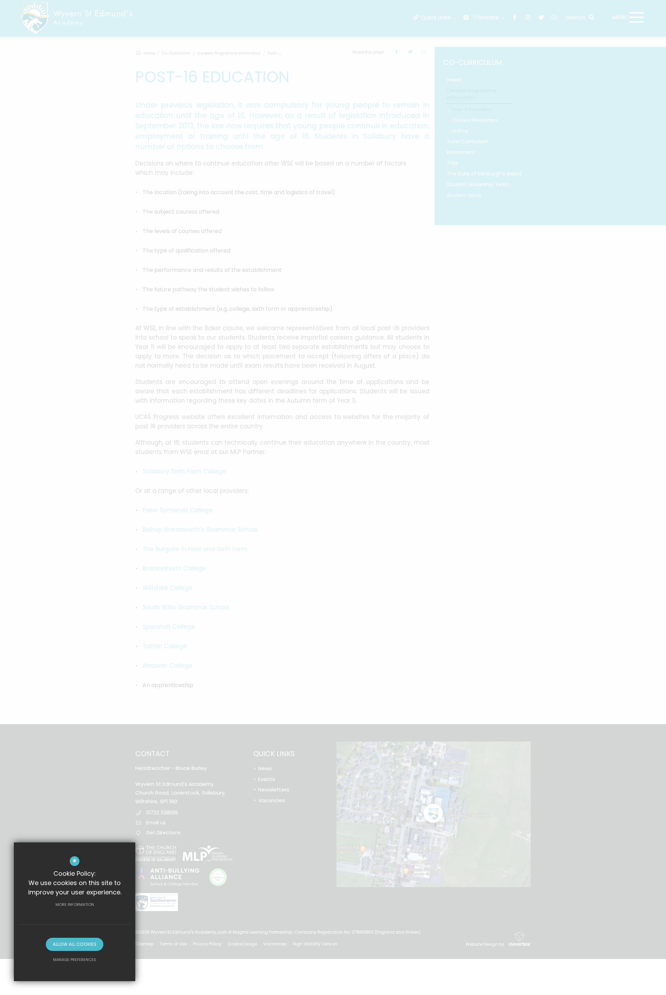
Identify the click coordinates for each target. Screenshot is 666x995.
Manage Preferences (74, 959)
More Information (75, 904)
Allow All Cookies (74, 944)
